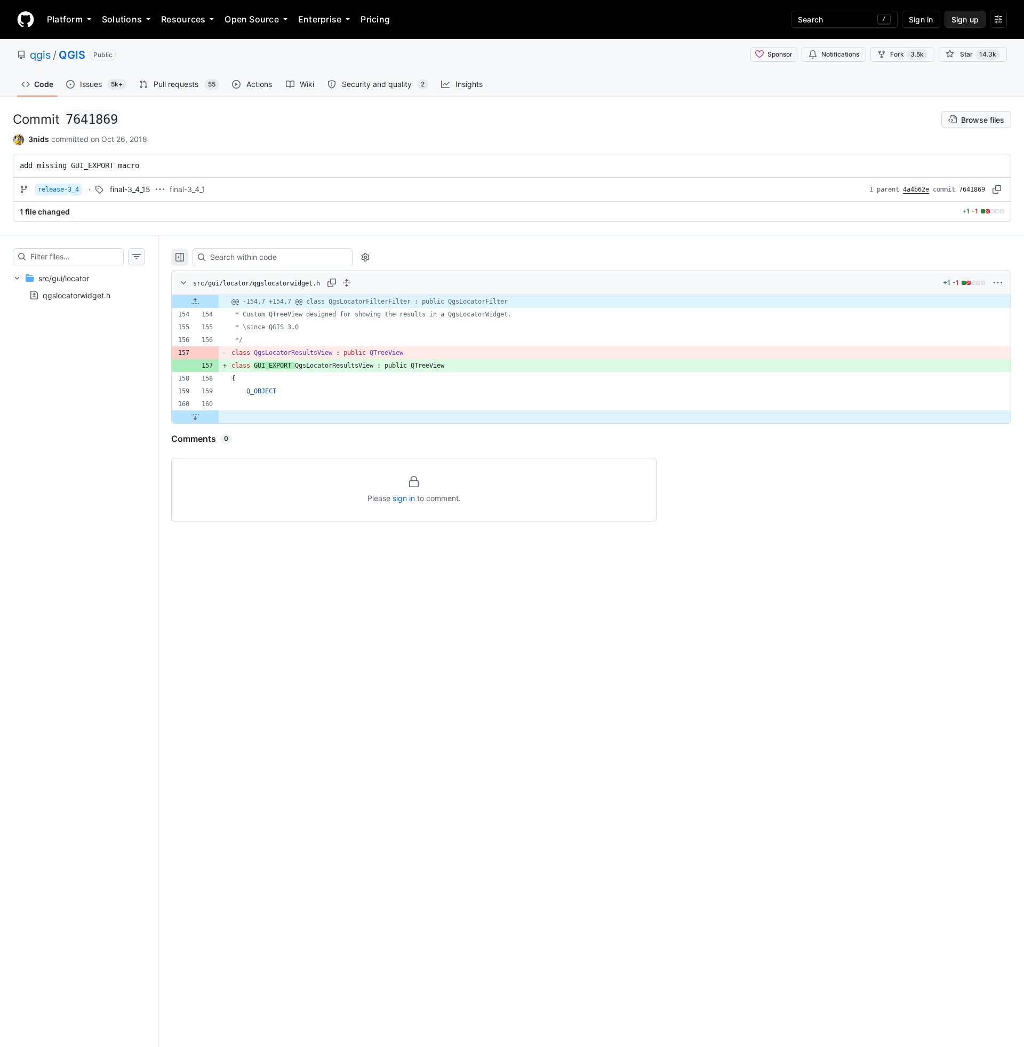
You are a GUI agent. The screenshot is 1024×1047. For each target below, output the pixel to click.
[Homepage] (25, 19)
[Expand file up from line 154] (195, 301)
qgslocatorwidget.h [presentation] (76, 294)
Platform (65, 19)
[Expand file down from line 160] (195, 416)
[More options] (997, 282)
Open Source (252, 19)
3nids (38, 139)
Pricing (375, 19)
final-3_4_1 (187, 189)
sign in (404, 498)
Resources (183, 19)
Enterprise (319, 19)
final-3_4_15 (130, 189)
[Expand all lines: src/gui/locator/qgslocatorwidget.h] (346, 282)
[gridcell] (591, 301)
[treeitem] (79, 286)
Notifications (840, 54)
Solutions (122, 19)
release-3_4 (58, 189)
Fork (907, 54)
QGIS (72, 55)
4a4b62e (916, 189)
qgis (40, 55)
